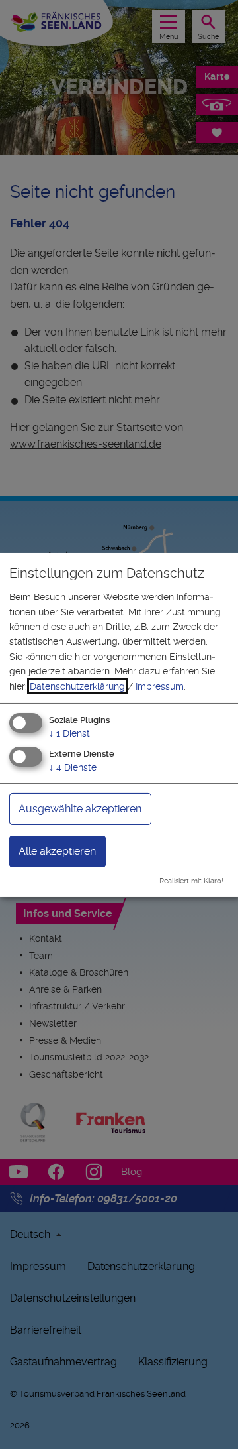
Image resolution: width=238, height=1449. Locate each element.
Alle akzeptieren (57, 851)
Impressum (160, 686)
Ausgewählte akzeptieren (80, 808)
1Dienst (69, 733)
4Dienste (73, 767)
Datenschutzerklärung (77, 686)
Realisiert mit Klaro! (191, 881)
